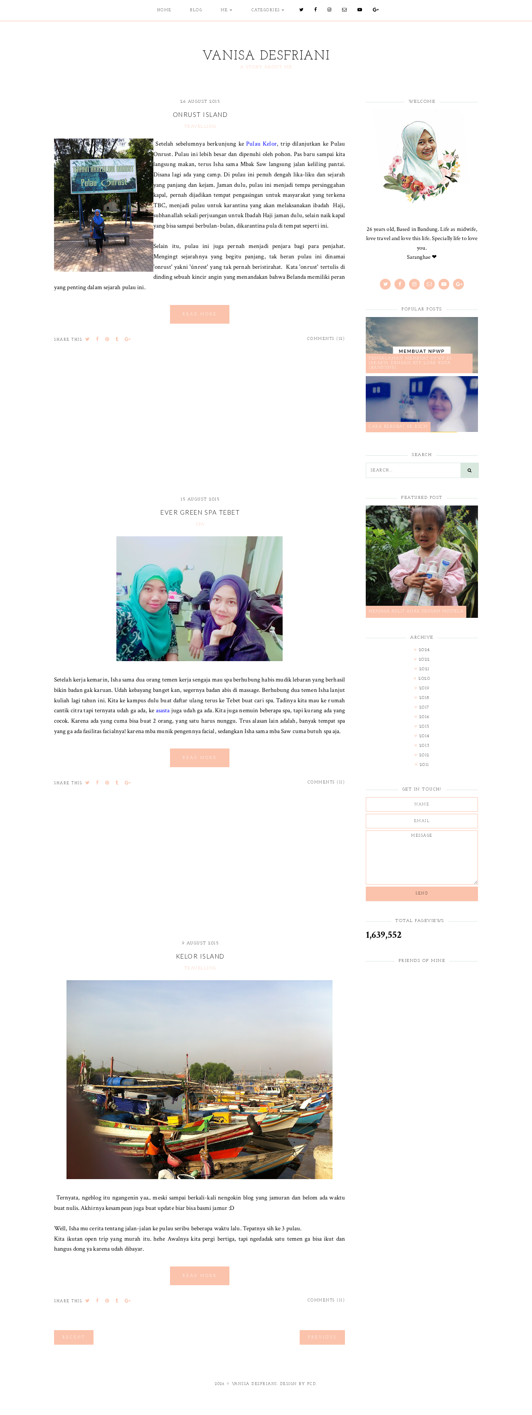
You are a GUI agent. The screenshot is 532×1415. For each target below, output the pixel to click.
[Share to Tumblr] (117, 339)
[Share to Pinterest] (107, 339)
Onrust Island (200, 114)
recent (73, 1337)
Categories (265, 10)
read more (199, 314)
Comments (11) (326, 782)
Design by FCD (298, 1384)
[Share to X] (87, 339)
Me (224, 10)
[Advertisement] (199, 426)
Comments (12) (326, 339)
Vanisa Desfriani (266, 56)
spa (200, 524)
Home (164, 10)
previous (322, 1337)
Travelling (200, 126)
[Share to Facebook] (97, 339)
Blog (196, 10)
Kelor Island (200, 956)
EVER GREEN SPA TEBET (200, 512)
